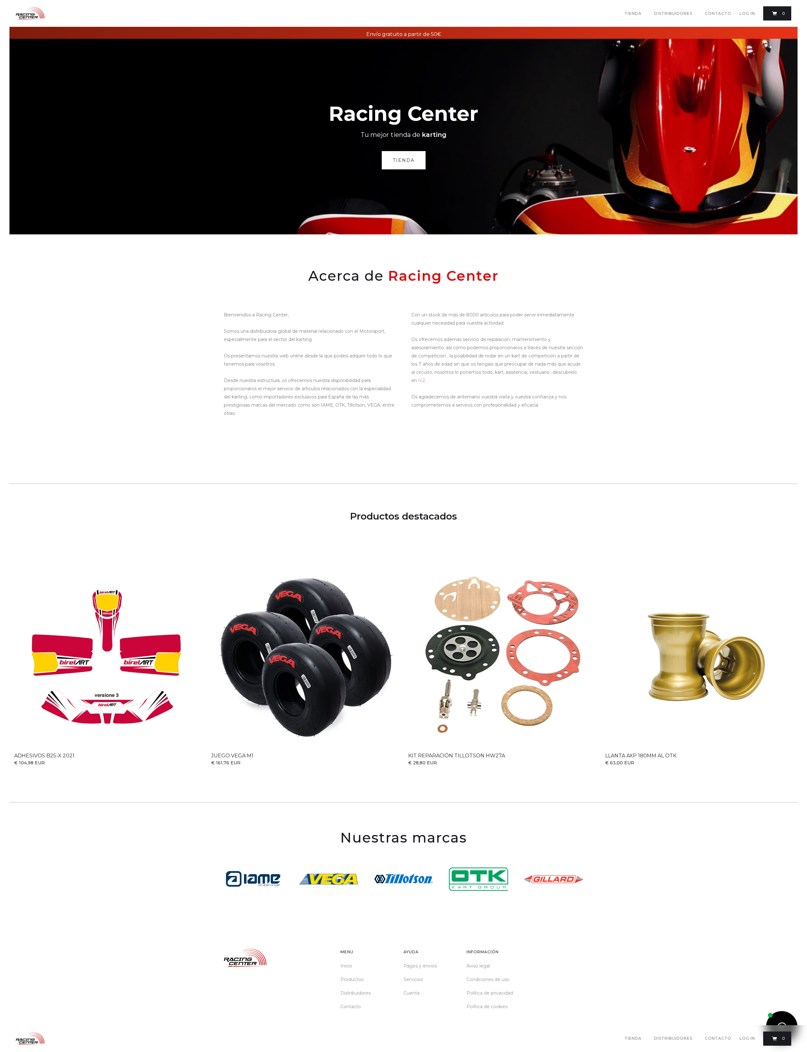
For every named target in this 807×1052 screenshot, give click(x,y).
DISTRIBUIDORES (673, 13)
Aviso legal (478, 966)
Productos (351, 979)
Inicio (346, 966)
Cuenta (412, 993)
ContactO (718, 13)
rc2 (421, 380)
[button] (777, 13)
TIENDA (633, 13)
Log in (747, 13)
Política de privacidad (490, 993)
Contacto (350, 1006)
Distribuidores (355, 993)
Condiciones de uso (488, 979)
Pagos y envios (420, 966)
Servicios (413, 979)
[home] (30, 13)
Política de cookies (487, 1006)
